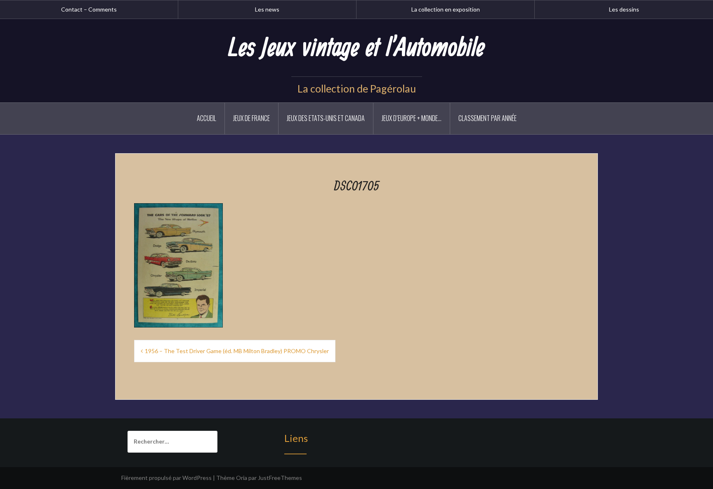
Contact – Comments (89, 9)
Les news (267, 9)
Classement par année (487, 118)
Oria (241, 477)
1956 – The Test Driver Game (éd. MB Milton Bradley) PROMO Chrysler (237, 350)
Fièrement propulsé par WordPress (166, 477)
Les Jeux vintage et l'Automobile (356, 48)
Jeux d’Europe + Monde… (411, 118)
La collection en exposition (445, 9)
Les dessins (624, 9)
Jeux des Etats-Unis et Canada (326, 118)
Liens (296, 438)
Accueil (206, 118)
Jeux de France (251, 118)
